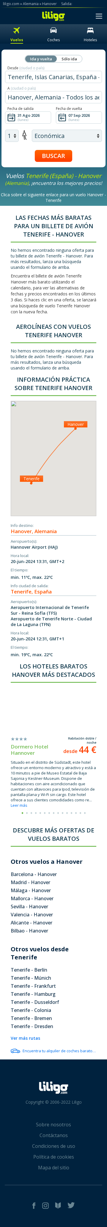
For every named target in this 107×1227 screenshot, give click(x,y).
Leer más (19, 805)
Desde (25, 67)
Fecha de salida (20, 108)
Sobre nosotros (53, 1124)
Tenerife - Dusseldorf (35, 1002)
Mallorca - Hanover (32, 898)
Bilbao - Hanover (29, 930)
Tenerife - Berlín (29, 970)
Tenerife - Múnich (31, 978)
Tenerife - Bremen (31, 1018)
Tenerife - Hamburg (33, 994)
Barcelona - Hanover (34, 874)
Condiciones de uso (53, 1146)
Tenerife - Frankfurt (33, 986)
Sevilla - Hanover (29, 906)
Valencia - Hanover (32, 914)
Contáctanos (54, 1135)
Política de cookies (53, 1157)
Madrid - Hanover (30, 882)
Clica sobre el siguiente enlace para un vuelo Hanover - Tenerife (53, 197)
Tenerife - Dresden (32, 1026)
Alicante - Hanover (31, 922)
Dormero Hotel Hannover (29, 749)
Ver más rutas (25, 1038)
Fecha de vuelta (69, 108)
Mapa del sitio (53, 1167)
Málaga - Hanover (31, 890)
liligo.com (11, 3)
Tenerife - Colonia (31, 1010)
